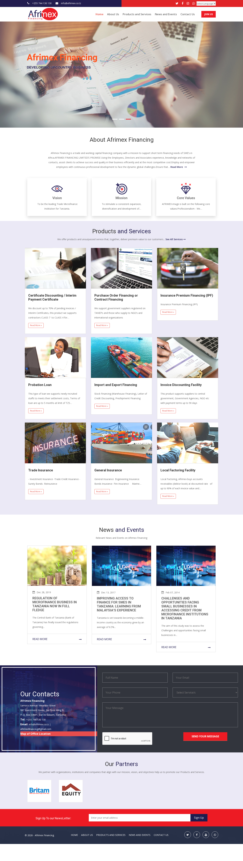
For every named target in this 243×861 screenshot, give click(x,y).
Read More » (36, 325)
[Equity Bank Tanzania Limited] (71, 790)
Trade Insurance (40, 470)
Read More (176, 166)
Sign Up (199, 817)
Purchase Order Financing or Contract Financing (116, 298)
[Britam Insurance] (39, 790)
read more (39, 639)
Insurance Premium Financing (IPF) (187, 296)
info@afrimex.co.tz (71, 3)
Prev (4, 73)
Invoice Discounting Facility (181, 385)
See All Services (174, 239)
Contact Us (188, 14)
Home (99, 14)
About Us (113, 14)
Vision (57, 198)
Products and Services (137, 14)
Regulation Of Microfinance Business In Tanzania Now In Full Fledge (54, 604)
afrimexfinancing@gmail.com (35, 729)
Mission (121, 198)
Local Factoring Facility (178, 470)
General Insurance (108, 470)
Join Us (208, 14)
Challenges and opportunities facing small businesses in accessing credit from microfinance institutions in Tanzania (184, 608)
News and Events (166, 14)
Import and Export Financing (115, 385)
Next (238, 73)
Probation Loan (40, 385)
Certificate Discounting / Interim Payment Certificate (52, 298)
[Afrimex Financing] (43, 13)
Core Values (186, 198)
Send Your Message (205, 736)
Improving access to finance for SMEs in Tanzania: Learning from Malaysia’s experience (119, 604)
